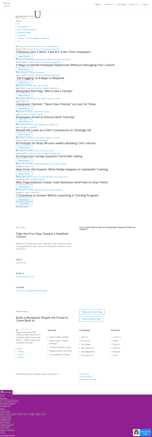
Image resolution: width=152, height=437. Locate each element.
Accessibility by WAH (7, 436)
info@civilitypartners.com (25, 277)
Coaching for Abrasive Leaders (60, 347)
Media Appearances (88, 352)
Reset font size (13, 401)
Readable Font (6, 406)
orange (31, 414)
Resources (133, 4)
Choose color (5, 412)
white (8, 414)
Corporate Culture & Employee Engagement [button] (33, 38)
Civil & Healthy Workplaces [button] (27, 30)
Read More (24, 56)
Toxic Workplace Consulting (59, 354)
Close (3, 396)
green (15, 414)
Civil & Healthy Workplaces (38, 140)
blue (20, 414)
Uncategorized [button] (22, 27)
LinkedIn (115, 341)
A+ (5, 401)
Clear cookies (5, 422)
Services (108, 4)
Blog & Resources (87, 348)
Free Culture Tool (91, 319)
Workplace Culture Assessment (60, 351)
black (2, 414)
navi (44, 414)
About (97, 4)
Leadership (33, 127)
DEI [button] (18, 41)
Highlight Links (6, 420)
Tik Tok (115, 355)
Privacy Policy (84, 374)
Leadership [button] (21, 35)
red (25, 414)
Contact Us (116, 337)
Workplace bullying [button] (24, 32)
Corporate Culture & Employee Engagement (43, 49)
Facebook (116, 348)
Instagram (116, 352)
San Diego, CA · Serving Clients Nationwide (31, 291)
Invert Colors (5, 428)
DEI (28, 101)
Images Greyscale (7, 425)
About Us (84, 337)
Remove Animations (7, 430)
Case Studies (121, 4)
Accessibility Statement (87, 379)
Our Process (85, 341)
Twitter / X (116, 344)
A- (1, 401)
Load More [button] (24, 203)
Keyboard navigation (8, 404)
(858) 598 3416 (21, 263)
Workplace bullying (35, 114)
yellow (38, 414)
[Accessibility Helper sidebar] (6, 392)
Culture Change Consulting (59, 337)
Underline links (6, 417)
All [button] (18, 24)
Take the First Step (92, 311)
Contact (145, 4)
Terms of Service (85, 377)
